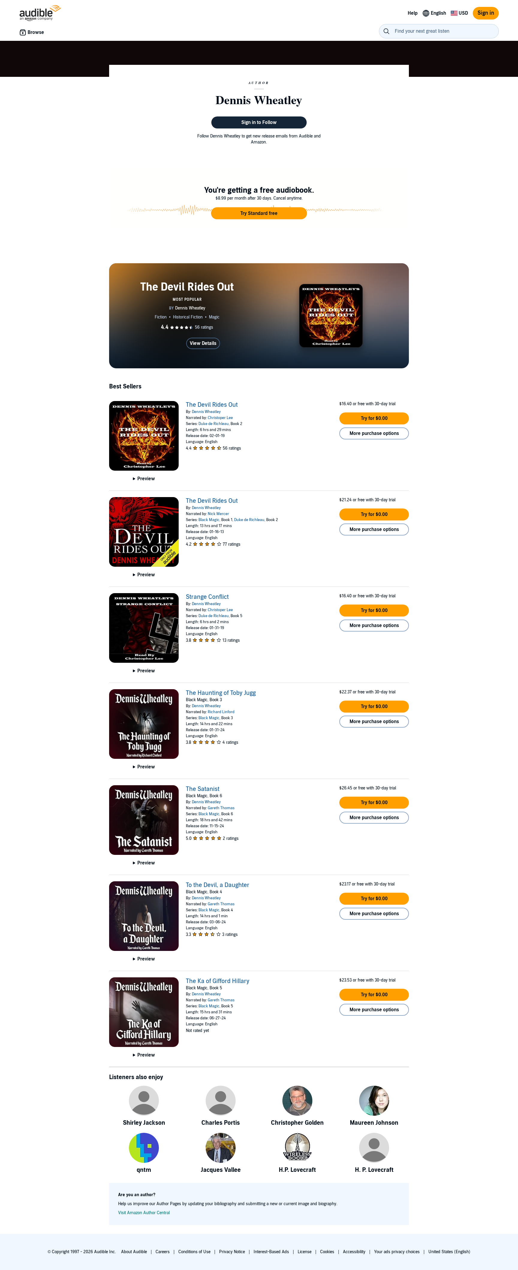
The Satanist (202, 789)
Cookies (327, 1251)
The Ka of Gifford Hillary (217, 981)
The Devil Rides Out (212, 405)
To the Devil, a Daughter (217, 885)
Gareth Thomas (221, 808)
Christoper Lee (220, 417)
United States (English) (449, 1251)
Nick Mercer (218, 513)
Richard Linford (221, 712)
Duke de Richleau (213, 423)
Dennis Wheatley (206, 411)
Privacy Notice (232, 1251)
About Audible (134, 1251)
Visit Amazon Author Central (144, 1212)
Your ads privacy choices (397, 1251)
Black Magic (208, 519)
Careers (163, 1251)
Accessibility (354, 1251)
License (304, 1251)
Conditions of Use (194, 1251)
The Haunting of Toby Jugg (221, 693)
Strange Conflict (207, 597)
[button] (259, 213)
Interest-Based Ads (271, 1251)
